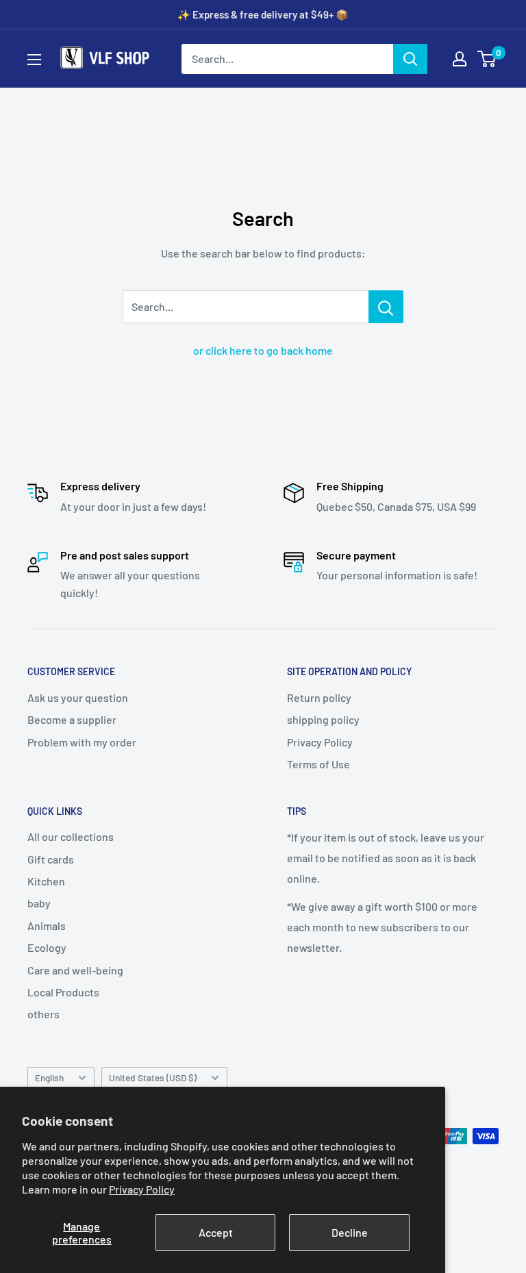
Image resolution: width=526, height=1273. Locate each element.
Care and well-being (75, 969)
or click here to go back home (263, 350)
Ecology (46, 947)
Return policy (319, 697)
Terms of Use (318, 763)
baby (39, 902)
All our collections (70, 836)
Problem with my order (81, 741)
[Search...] (385, 306)
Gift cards (50, 859)
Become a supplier (71, 719)
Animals (46, 925)
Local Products (63, 991)
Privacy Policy (142, 1189)
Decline (349, 1232)
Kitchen (46, 880)
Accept (216, 1232)
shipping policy (323, 719)
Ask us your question (77, 697)
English (49, 1077)
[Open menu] (34, 59)
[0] (487, 59)
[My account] (459, 58)
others (43, 1013)
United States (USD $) (153, 1077)
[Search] (410, 59)
